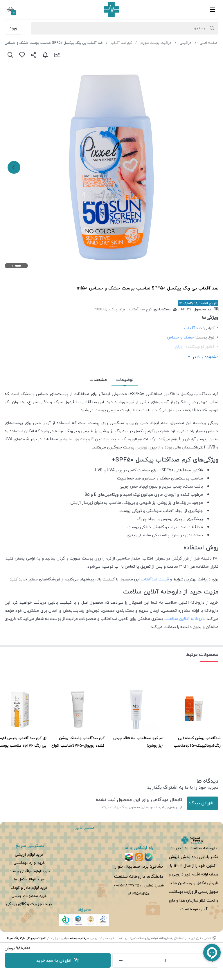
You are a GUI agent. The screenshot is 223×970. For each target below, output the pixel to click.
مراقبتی (185, 43)
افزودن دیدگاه (200, 803)
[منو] (212, 9)
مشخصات (98, 379)
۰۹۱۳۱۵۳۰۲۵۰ (139, 893)
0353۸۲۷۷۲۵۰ (128, 885)
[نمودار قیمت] (57, 55)
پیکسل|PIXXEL (105, 309)
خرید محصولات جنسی (29, 895)
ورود (13, 28)
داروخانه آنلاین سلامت (185, 618)
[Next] (14, 167)
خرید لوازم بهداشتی (29, 862)
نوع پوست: (204, 337)
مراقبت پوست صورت (155, 43)
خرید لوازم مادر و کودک (29, 887)
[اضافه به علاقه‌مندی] (22, 55)
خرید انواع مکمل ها (29, 879)
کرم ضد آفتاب (121, 43)
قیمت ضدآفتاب (155, 579)
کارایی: (208, 328)
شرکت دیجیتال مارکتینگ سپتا (26, 937)
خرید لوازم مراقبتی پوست (29, 871)
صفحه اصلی (208, 43)
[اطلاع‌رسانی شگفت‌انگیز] (45, 55)
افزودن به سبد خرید (55, 960)
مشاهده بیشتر (205, 357)
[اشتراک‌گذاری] (33, 55)
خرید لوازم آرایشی (29, 854)
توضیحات (125, 379)
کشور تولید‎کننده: (199, 346)
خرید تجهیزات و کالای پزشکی (29, 903)
